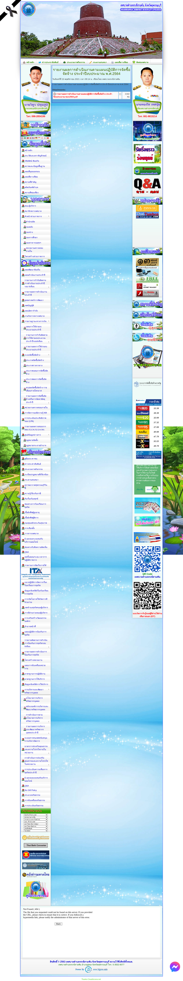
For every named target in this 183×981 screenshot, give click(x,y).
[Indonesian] (39, 138)
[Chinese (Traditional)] (28, 138)
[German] (36, 138)
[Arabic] (25, 138)
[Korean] (45, 138)
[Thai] (22, 138)
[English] (30, 138)
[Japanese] (42, 138)
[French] (33, 138)
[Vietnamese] (48, 138)
